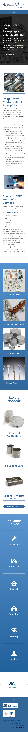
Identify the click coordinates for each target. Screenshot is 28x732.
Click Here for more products (13, 506)
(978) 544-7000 (20, 7)
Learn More (8, 54)
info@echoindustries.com (17, 729)
